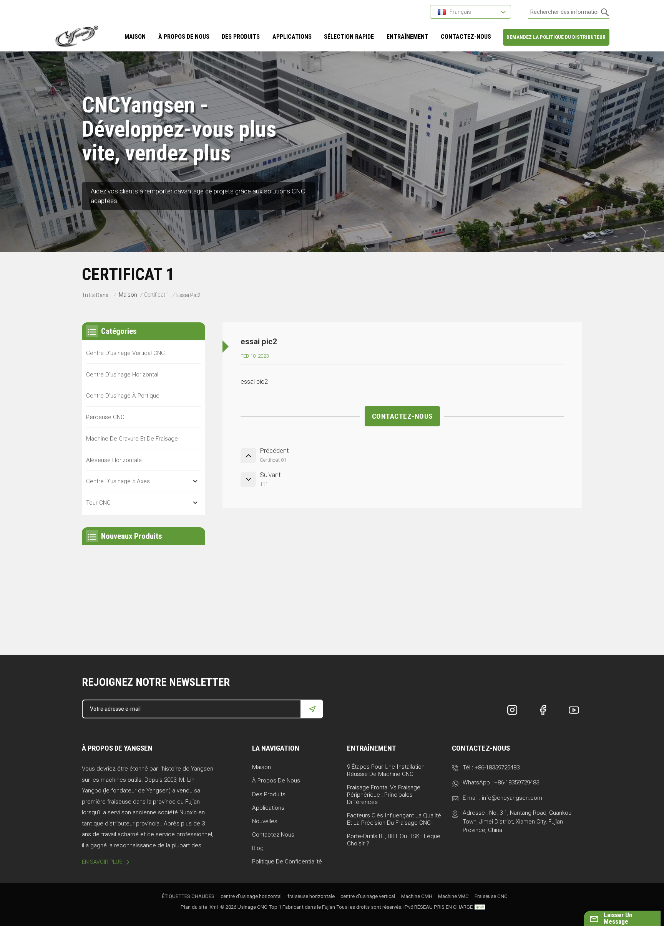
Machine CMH (416, 896)
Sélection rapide (349, 36)
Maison (135, 36)
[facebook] (543, 710)
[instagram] (513, 710)
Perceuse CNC (105, 417)
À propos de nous (276, 780)
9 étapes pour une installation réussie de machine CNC (386, 770)
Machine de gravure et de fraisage (132, 438)
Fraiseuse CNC (491, 896)
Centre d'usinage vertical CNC (125, 353)
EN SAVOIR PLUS (102, 862)
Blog (258, 848)
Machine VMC (453, 896)
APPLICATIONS (292, 36)
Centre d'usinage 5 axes (118, 481)
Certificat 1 (156, 295)
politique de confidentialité (287, 861)
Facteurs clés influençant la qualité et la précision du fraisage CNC (394, 819)
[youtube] (574, 710)
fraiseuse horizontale (311, 896)
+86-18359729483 (497, 767)
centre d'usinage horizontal (251, 896)
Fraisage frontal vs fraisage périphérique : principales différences (383, 795)
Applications (268, 807)
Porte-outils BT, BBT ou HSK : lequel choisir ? (394, 840)
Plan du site (194, 907)
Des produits (241, 36)
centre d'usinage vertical (367, 896)
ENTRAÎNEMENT (407, 36)
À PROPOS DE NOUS (183, 36)
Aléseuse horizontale (114, 460)
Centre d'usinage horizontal (122, 374)
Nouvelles (264, 821)
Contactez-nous (273, 834)
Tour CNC (98, 502)
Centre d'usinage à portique (122, 395)
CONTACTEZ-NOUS (466, 36)
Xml (213, 907)
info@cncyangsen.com (512, 797)
